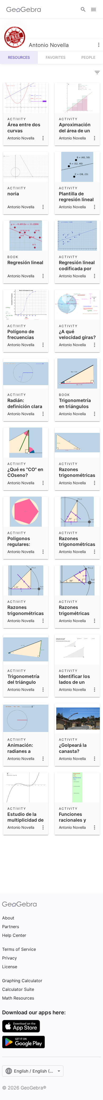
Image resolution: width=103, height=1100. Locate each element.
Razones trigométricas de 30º (74, 613)
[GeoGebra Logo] (23, 9)
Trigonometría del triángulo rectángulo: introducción (23, 685)
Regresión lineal (25, 262)
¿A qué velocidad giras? (77, 334)
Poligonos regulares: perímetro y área (25, 544)
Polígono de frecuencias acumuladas (21, 337)
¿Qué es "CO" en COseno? (25, 472)
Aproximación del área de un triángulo (75, 130)
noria (13, 193)
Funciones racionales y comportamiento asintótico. (78, 823)
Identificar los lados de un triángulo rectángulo (74, 685)
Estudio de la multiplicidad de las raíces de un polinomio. (25, 823)
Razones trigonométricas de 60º (77, 544)
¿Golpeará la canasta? (73, 748)
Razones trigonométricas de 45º (25, 613)
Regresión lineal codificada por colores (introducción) (77, 271)
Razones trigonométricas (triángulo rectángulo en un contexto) (77, 481)
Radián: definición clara (24, 403)
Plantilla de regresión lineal (76, 196)
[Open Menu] (93, 9)
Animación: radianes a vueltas (20, 751)
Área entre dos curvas (23, 127)
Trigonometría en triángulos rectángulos (75, 406)
